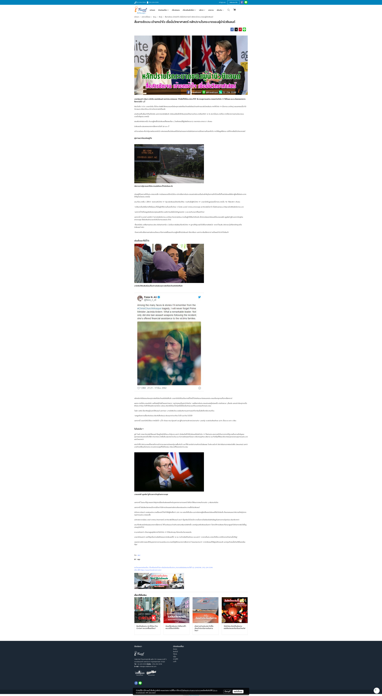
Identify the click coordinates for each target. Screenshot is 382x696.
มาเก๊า (174, 661)
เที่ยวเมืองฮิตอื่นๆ (189, 10)
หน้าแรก (152, 10)
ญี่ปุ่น (174, 656)
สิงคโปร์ (175, 651)
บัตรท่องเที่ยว (162, 10)
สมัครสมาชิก (233, 2)
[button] (228, 10)
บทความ (211, 10)
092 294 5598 (153, 2)
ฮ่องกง (175, 649)
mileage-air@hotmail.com (148, 666)
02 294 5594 (141, 2)
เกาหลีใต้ (175, 659)
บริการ (201, 10)
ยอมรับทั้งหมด (238, 691)
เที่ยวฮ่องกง (176, 10)
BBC (139, 555)
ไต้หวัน (175, 654)
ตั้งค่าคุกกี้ (227, 691)
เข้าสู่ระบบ (222, 2)
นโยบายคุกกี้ (152, 692)
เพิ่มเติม (219, 10)
